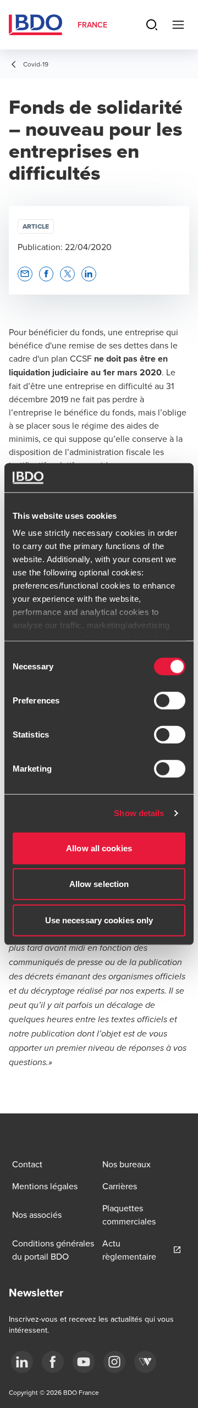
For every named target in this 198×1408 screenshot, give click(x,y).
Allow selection (99, 884)
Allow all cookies (99, 847)
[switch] (169, 700)
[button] (25, 274)
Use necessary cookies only (99, 919)
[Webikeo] (145, 1362)
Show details (139, 813)
